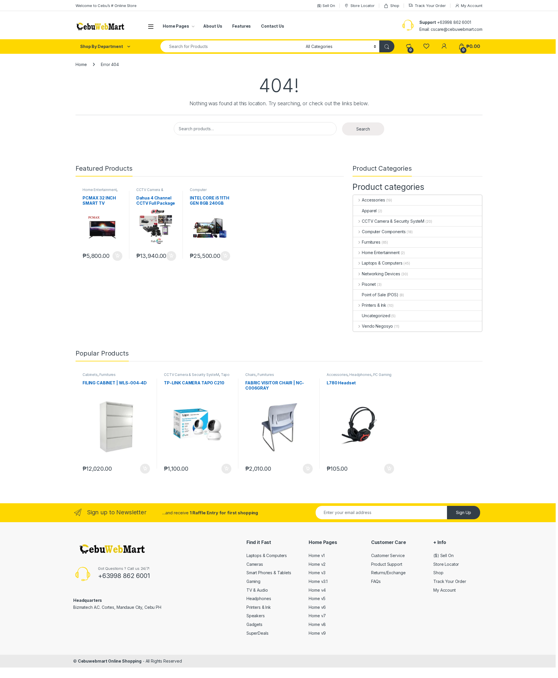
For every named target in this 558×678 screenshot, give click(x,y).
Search (363, 128)
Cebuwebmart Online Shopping (110, 661)
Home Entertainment (100, 190)
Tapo (225, 374)
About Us (212, 26)
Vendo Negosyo (377, 326)
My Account (471, 5)
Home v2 (317, 564)
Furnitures (371, 242)
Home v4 (317, 590)
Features (241, 26)
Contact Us (272, 26)
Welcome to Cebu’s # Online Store (106, 5)
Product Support (386, 564)
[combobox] (231, 46)
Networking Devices (381, 273)
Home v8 (317, 624)
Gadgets (254, 624)
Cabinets (90, 374)
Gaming (253, 581)
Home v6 (317, 607)
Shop (394, 5)
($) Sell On (326, 5)
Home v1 (317, 555)
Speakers (255, 615)
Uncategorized (376, 315)
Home (81, 64)
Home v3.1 (318, 581)
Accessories (373, 199)
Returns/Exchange (388, 572)
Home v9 (317, 633)
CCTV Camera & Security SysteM (150, 192)
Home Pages (176, 26)
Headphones (360, 374)
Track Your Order (430, 5)
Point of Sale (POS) (380, 294)
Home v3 (317, 572)
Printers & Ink (374, 305)
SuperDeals (257, 633)
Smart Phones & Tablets (268, 572)
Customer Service (388, 555)
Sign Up (463, 512)
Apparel (369, 210)
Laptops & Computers (382, 263)
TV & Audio (257, 590)
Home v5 (317, 598)
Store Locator (362, 5)
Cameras (254, 564)
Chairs (250, 374)
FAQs (376, 581)
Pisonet (369, 284)
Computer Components (201, 192)
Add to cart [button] (117, 256)
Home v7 (317, 615)
